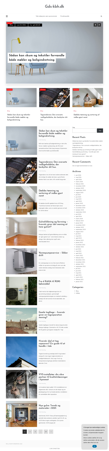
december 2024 (80, 195)
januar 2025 (79, 192)
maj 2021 (78, 262)
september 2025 (81, 179)
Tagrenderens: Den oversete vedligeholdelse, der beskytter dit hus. (36, 58)
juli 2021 (78, 258)
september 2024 (81, 201)
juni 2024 (78, 203)
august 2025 (79, 182)
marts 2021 (79, 266)
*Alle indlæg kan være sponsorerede (46, 16)
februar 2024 (80, 210)
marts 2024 (79, 208)
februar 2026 (80, 173)
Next (99, 25)
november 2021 (80, 251)
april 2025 (79, 190)
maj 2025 (78, 188)
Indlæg (78, 282)
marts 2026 (79, 171)
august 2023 (79, 221)
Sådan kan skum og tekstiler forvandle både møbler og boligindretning (18, 106)
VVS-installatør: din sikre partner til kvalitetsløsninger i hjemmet (53, 366)
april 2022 (79, 242)
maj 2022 (78, 240)
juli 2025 (78, 184)
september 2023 (81, 218)
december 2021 (80, 249)
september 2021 (81, 255)
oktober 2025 (80, 177)
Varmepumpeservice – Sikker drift (82, 145)
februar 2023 (80, 229)
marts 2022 (79, 245)
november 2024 (80, 197)
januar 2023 (79, 232)
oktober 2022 (80, 236)
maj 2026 (78, 166)
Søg (73, 116)
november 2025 (80, 175)
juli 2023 (78, 223)
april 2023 (79, 227)
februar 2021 (80, 268)
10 (46, 421)
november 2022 (80, 234)
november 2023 (80, 214)
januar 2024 (79, 212)
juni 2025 (78, 186)
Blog (11, 25)
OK (94, 446)
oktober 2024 (80, 199)
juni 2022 (78, 238)
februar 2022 (80, 247)
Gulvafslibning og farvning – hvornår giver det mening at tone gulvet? (53, 213)
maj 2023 (78, 225)
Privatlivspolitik (64, 16)
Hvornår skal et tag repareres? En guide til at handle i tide (52, 333)
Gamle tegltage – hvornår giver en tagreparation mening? (52, 304)
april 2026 (79, 169)
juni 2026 (78, 164)
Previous (95, 25)
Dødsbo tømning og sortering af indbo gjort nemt (51, 182)
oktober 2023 (80, 216)
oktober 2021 (80, 253)
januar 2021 (79, 271)
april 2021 (79, 264)
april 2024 (79, 205)
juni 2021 (78, 260)
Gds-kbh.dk (54, 7)
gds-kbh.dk (35, 25)
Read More (96, 58)
